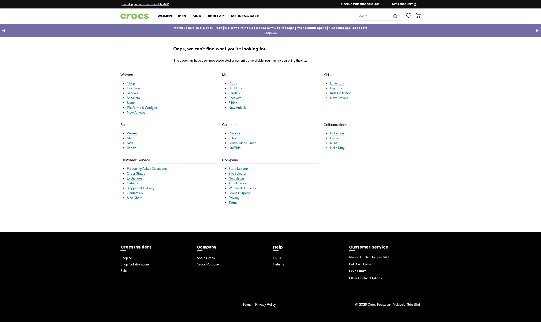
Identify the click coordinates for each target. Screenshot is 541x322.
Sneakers (133, 98)
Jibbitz (131, 148)
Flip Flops (134, 88)
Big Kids (336, 88)
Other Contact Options (365, 278)
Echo (232, 138)
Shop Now (270, 33)
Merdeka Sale (245, 16)
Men (182, 16)
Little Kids (337, 83)
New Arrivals (136, 113)
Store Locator (238, 169)
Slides (131, 103)
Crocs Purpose (239, 193)
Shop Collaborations (135, 264)
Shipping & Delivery (140, 188)
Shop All (126, 258)
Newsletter (236, 178)
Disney (335, 138)
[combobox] (377, 16)
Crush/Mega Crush (242, 143)
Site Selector (237, 174)
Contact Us (135, 193)
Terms (233, 203)
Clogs (131, 83)
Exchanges (134, 178)
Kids (197, 16)
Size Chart (134, 198)
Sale (123, 271)
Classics (234, 133)
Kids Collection (340, 93)
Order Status (136, 174)
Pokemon (337, 133)
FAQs (277, 258)
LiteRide (234, 148)
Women (164, 16)
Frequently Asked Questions (147, 169)
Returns (132, 183)
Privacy (233, 198)
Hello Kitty (337, 148)
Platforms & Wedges (142, 108)
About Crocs (237, 183)
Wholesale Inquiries (242, 188)
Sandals (132, 93)
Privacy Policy (265, 305)
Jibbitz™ (216, 16)
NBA (333, 143)
